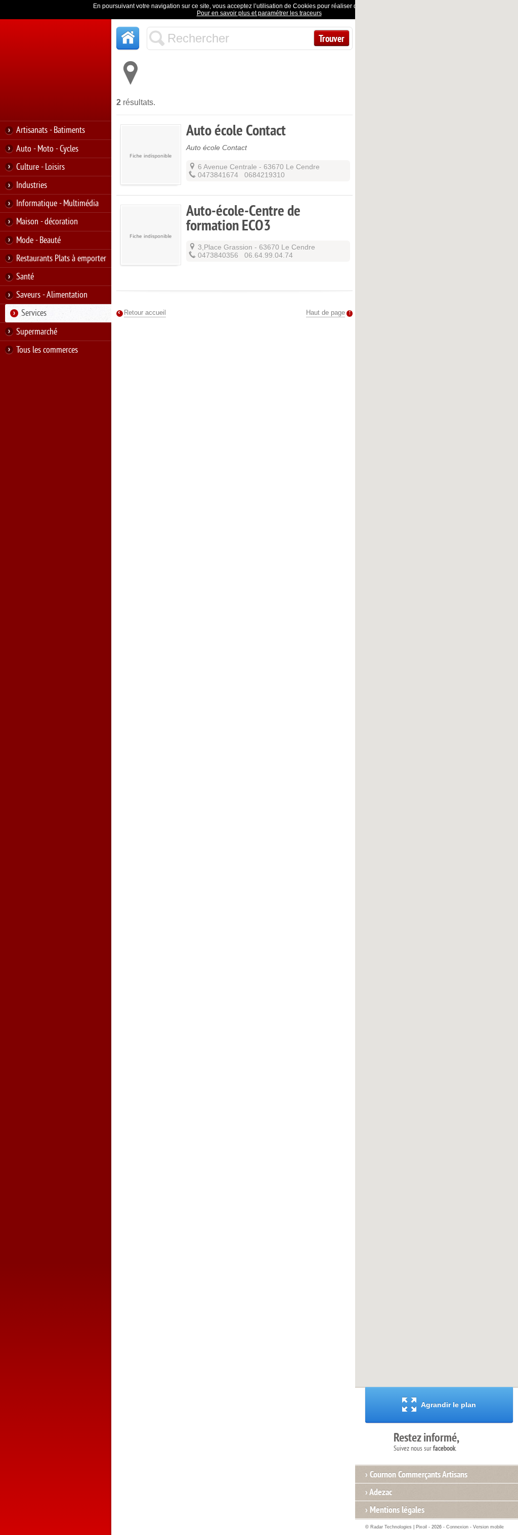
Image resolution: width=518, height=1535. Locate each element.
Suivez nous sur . (426, 1441)
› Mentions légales (394, 1510)
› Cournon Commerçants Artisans (416, 1474)
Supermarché (36, 332)
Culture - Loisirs (40, 167)
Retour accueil (145, 312)
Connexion (457, 1526)
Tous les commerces (47, 350)
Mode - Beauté (38, 240)
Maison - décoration (47, 221)
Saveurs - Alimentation (52, 295)
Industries (31, 185)
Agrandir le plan (448, 1405)
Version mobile (488, 1526)
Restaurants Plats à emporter (61, 258)
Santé (25, 276)
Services (34, 313)
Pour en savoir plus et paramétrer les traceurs (259, 13)
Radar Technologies (391, 1526)
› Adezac (378, 1492)
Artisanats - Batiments (50, 130)
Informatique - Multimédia (57, 203)
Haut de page (325, 312)
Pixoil (421, 1526)
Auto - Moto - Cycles (47, 149)
